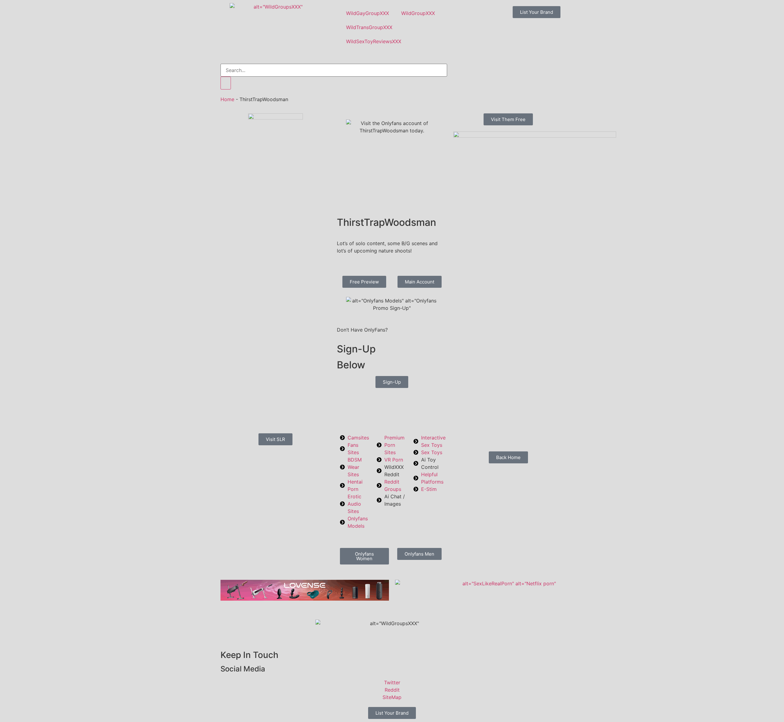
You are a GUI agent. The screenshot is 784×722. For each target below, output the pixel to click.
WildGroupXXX (418, 13)
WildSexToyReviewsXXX (373, 41)
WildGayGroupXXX (367, 13)
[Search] (226, 83)
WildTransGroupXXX (369, 27)
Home (227, 99)
